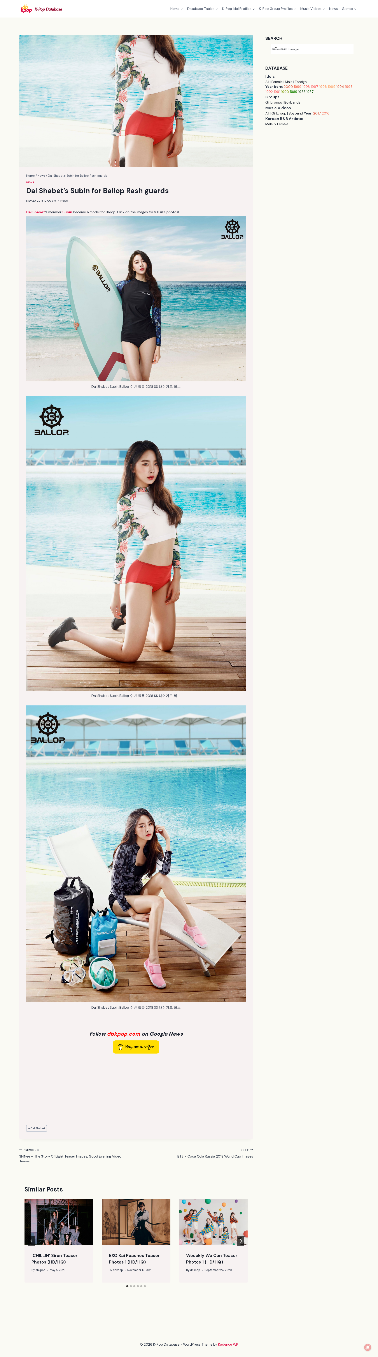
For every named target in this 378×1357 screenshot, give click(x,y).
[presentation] (58, 1222)
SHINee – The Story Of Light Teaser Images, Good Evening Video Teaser (70, 1156)
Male (288, 81)
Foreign (301, 81)
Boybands (292, 102)
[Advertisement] (136, 1089)
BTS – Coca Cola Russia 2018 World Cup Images (215, 1153)
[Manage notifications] (367, 1347)
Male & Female (276, 124)
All (267, 81)
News (333, 8)
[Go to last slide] (31, 1241)
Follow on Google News (136, 1033)
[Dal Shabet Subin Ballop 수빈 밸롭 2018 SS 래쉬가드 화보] (136, 298)
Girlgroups (273, 102)
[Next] (240, 1241)
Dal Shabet (36, 1128)
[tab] (127, 1286)
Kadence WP (228, 1344)
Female (277, 81)
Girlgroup (278, 113)
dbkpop (40, 1270)
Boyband (296, 113)
